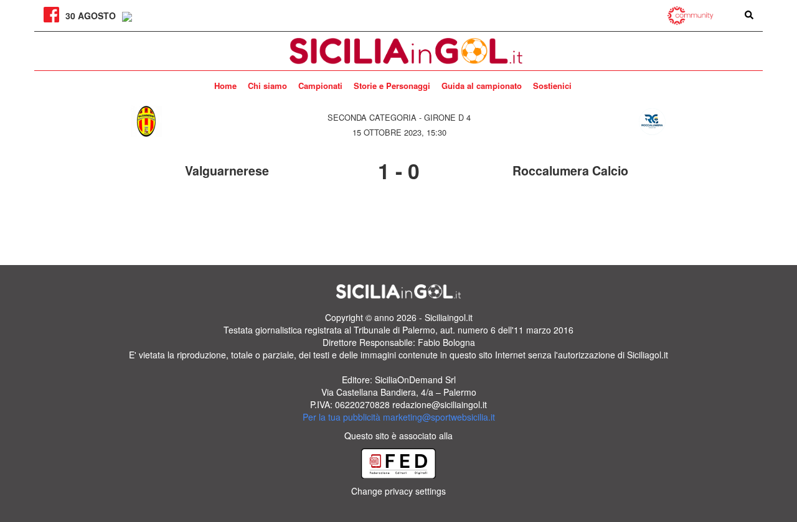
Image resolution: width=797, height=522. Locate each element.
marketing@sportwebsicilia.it (439, 417)
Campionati (320, 85)
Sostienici (552, 85)
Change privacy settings (398, 491)
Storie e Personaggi (392, 85)
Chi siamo (267, 85)
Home (225, 85)
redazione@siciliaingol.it (439, 404)
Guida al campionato (481, 85)
